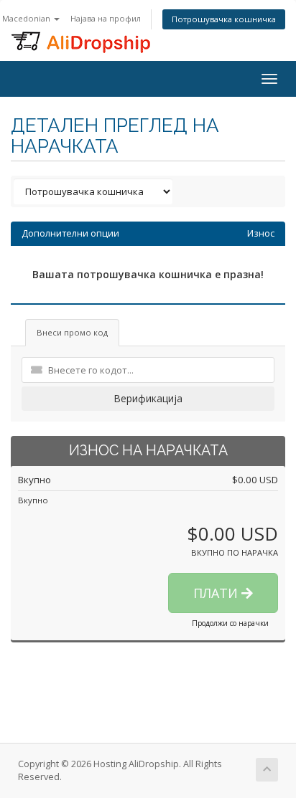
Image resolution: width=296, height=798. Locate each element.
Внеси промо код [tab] (72, 332)
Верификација (148, 398)
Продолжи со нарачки (230, 623)
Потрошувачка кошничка (224, 19)
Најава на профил (105, 18)
